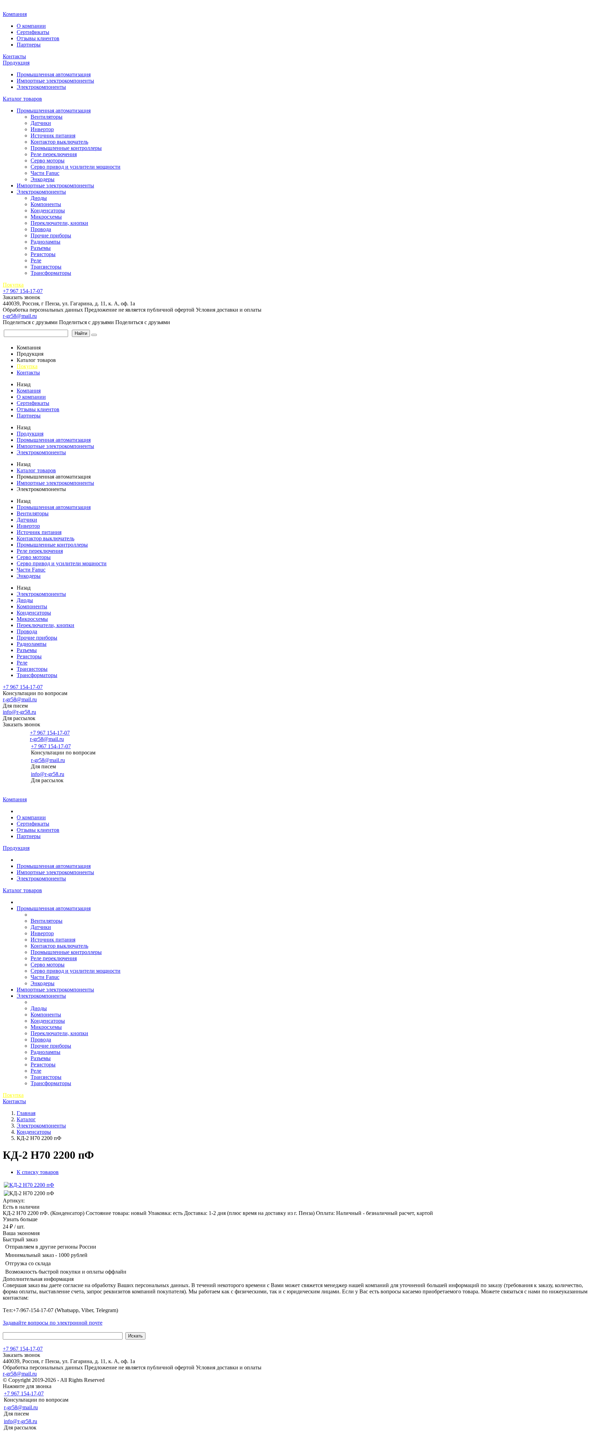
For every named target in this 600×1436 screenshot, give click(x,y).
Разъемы (41, 248)
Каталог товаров (22, 99)
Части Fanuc (45, 173)
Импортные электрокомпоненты (55, 81)
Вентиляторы (46, 117)
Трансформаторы (51, 273)
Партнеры (29, 45)
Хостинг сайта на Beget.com (139, 1380)
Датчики (41, 123)
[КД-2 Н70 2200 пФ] (29, 1185)
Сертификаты (33, 32)
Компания (15, 14)
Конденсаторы (48, 210)
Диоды (39, 198)
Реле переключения (54, 154)
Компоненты (46, 204)
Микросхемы (46, 217)
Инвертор (42, 129)
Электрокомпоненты (41, 87)
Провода (41, 229)
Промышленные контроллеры (66, 148)
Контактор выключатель (59, 142)
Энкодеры (43, 179)
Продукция (16, 63)
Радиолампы (45, 242)
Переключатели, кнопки (59, 223)
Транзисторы (46, 267)
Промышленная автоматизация (54, 74)
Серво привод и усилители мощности (75, 167)
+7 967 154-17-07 (23, 291)
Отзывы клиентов (38, 38)
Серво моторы (48, 160)
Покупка (13, 285)
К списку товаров (38, 1172)
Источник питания (53, 135)
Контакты (14, 56)
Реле (36, 260)
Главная (13, 7)
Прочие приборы (51, 235)
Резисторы (43, 254)
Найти (81, 333)
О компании (31, 26)
